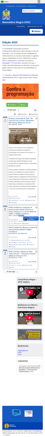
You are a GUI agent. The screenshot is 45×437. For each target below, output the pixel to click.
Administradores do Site (34, 26)
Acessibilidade (10, 6)
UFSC (19, 354)
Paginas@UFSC (23, 351)
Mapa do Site (32, 6)
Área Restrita (21, 26)
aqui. (4, 80)
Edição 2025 (9, 42)
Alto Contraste (21, 6)
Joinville (12, 265)
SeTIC (20, 352)
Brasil (6, 2)
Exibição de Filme (15, 198)
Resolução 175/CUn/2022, (11, 63)
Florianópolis (14, 200)
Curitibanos (13, 221)
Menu (37, 31)
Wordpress (38, 431)
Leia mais (31, 197)
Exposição (23, 221)
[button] (36, 272)
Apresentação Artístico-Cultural (20, 240)
